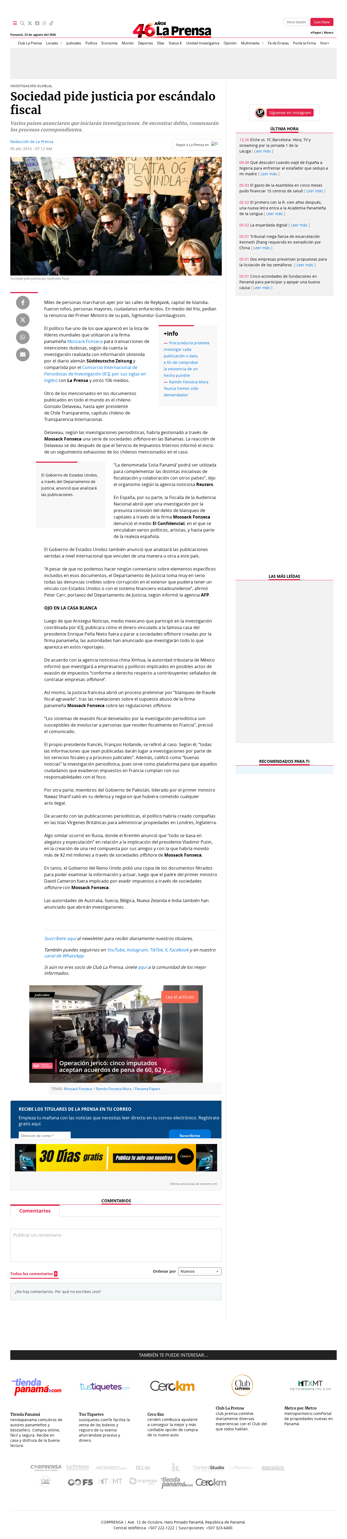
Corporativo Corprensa (48, 1469)
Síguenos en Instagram (290, 112)
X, (166, 950)
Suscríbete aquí (60, 938)
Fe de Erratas (278, 43)
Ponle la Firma (304, 43)
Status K (175, 43)
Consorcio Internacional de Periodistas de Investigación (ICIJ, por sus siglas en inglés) (95, 373)
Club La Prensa (30, 43)
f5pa (80, 1483)
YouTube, (116, 950)
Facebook (179, 950)
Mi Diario (112, 1469)
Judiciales (73, 43)
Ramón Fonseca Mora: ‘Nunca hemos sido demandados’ (186, 388)
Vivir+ (324, 43)
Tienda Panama (178, 1482)
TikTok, (156, 950)
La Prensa (79, 1469)
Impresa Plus (144, 1482)
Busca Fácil (274, 1469)
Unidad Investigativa (202, 43)
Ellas (160, 43)
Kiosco (328, 32)
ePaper (316, 32)
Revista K (176, 1469)
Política (91, 43)
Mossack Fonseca (85, 341)
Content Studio (209, 1469)
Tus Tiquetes (242, 1469)
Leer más (262, 151)
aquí (142, 967)
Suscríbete (322, 22)
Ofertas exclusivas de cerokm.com (193, 1184)
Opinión (230, 43)
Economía (109, 43)
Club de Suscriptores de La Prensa (46, 1482)
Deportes (145, 43)
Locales (52, 43)
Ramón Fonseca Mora (113, 1089)
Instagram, (138, 950)
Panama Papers (147, 1089)
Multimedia (250, 43)
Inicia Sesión (296, 22)
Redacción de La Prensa (31, 141)
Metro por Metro (112, 1483)
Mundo (128, 43)
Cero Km (211, 1482)
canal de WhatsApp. (64, 956)
